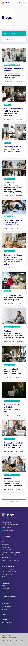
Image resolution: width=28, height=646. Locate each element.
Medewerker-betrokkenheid (10, 560)
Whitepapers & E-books (9, 596)
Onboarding (5, 547)
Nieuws (4, 591)
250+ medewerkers (8, 574)
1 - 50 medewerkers (8, 569)
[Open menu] (24, 3)
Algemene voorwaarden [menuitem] (7, 640)
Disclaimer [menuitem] (4, 643)
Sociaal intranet (6, 557)
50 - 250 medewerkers (9, 571)
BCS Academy (6, 607)
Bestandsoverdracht (8, 622)
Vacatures (5, 612)
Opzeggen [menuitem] (4, 637)
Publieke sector (6, 577)
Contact (4, 614)
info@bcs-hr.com (8, 530)
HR (3, 539)
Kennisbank (5, 588)
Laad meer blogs (14, 501)
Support (4, 609)
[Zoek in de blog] (23, 40)
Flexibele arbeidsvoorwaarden (11, 552)
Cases (4, 593)
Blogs (4, 586)
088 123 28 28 (7, 527)
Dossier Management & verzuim (11, 555)
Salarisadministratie (8, 542)
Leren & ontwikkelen (8, 550)
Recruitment (5, 544)
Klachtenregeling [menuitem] (12, 637)
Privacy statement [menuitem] (19, 640)
